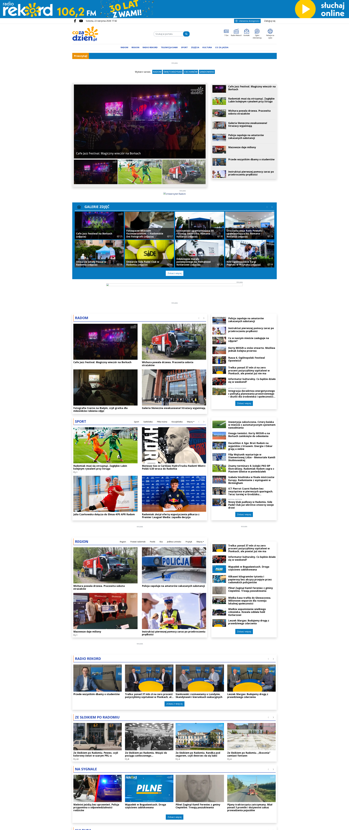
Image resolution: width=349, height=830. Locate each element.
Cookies (140, 455)
